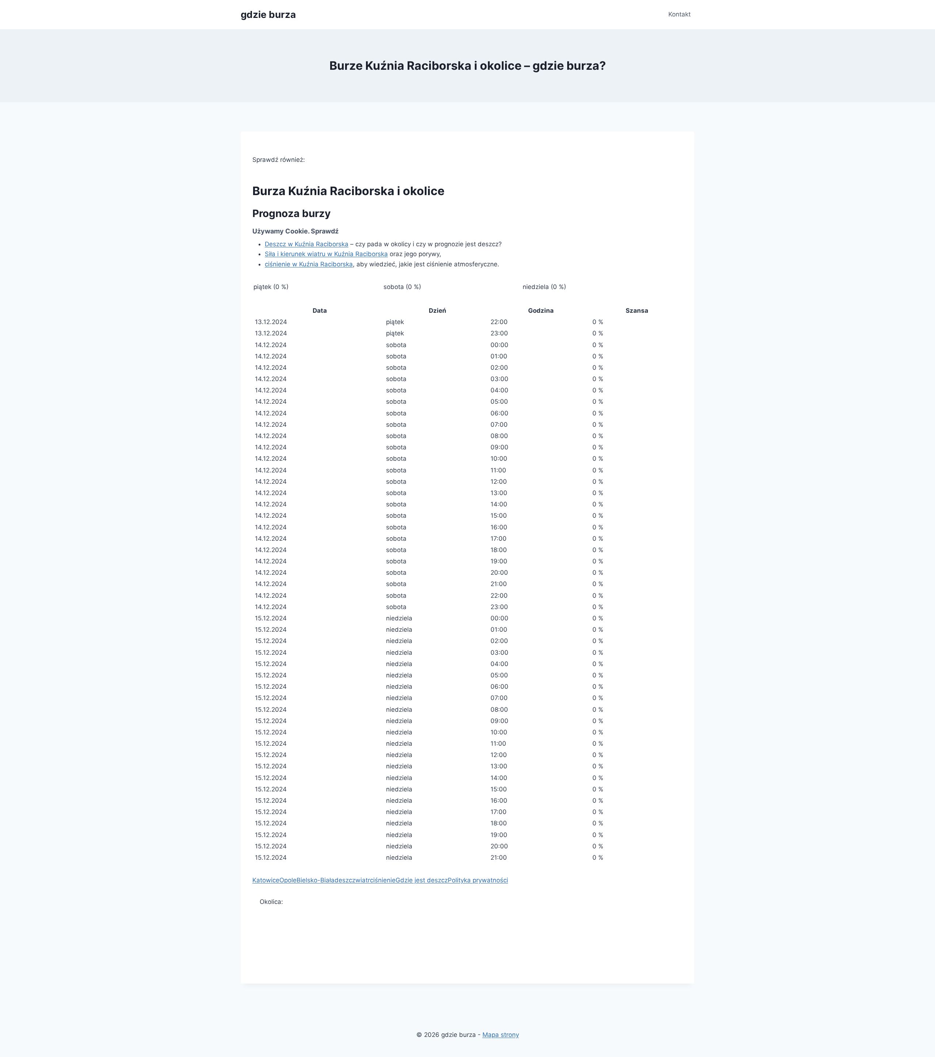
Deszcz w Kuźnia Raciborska (306, 244)
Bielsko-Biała (316, 880)
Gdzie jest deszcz (422, 880)
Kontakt (679, 14)
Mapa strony (500, 1034)
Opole (288, 880)
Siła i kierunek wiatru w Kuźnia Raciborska (326, 254)
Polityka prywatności (478, 880)
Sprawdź (325, 231)
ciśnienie (383, 880)
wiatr (362, 880)
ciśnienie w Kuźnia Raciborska (309, 264)
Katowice (265, 880)
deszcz (345, 880)
